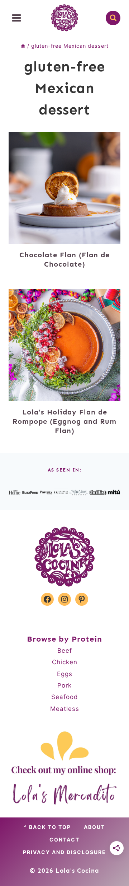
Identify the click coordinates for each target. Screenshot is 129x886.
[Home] (22, 46)
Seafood (64, 696)
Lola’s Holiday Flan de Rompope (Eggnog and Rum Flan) (64, 421)
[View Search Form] (113, 18)
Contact (64, 839)
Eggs (64, 674)
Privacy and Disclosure (64, 852)
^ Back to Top (47, 827)
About (94, 827)
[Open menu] (17, 18)
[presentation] (64, 188)
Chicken (64, 662)
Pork (64, 685)
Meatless (64, 708)
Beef (64, 650)
